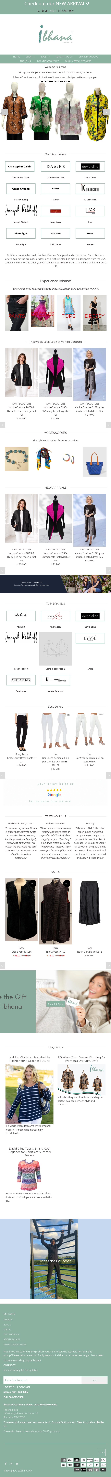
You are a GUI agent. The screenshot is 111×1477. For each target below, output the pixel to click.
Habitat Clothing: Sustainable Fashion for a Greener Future (29, 1059)
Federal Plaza (10, 1409)
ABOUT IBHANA (11, 1339)
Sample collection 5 (55, 668)
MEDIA (7, 1329)
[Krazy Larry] (55, 211)
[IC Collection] (90, 188)
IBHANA (28, 1470)
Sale (43, 56)
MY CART (66, 10)
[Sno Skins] (21, 680)
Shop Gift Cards (55, 1004)
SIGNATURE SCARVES (14, 1344)
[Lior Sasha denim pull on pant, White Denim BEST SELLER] (55, 731)
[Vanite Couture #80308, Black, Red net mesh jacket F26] (21, 372)
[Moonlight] (21, 233)
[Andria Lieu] (55, 615)
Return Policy (64, 56)
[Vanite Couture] (55, 680)
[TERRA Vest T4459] (55, 911)
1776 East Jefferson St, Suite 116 (20, 1413)
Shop (29, 56)
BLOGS (7, 1324)
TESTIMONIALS (11, 1334)
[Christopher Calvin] (21, 166)
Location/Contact (48, 61)
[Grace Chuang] (21, 188)
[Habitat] (55, 188)
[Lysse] (90, 638)
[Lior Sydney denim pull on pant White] (89, 729)
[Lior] (90, 211)
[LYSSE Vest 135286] (21, 909)
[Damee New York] (55, 166)
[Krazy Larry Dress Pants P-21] (21, 732)
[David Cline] (90, 166)
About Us (25, 61)
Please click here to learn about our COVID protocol (31, 1431)
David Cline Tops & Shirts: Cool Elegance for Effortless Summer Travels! (29, 1152)
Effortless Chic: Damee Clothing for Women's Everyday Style (81, 1059)
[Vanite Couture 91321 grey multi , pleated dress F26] (89, 374)
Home (16, 56)
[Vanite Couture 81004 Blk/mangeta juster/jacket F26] (55, 372)
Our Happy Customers (78, 61)
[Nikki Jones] (55, 233)
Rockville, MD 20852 (14, 1417)
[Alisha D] (21, 615)
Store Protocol (88, 56)
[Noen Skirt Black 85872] (89, 902)
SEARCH (7, 1319)
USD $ (53, 10)
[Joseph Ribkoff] (21, 210)
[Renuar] (90, 233)
